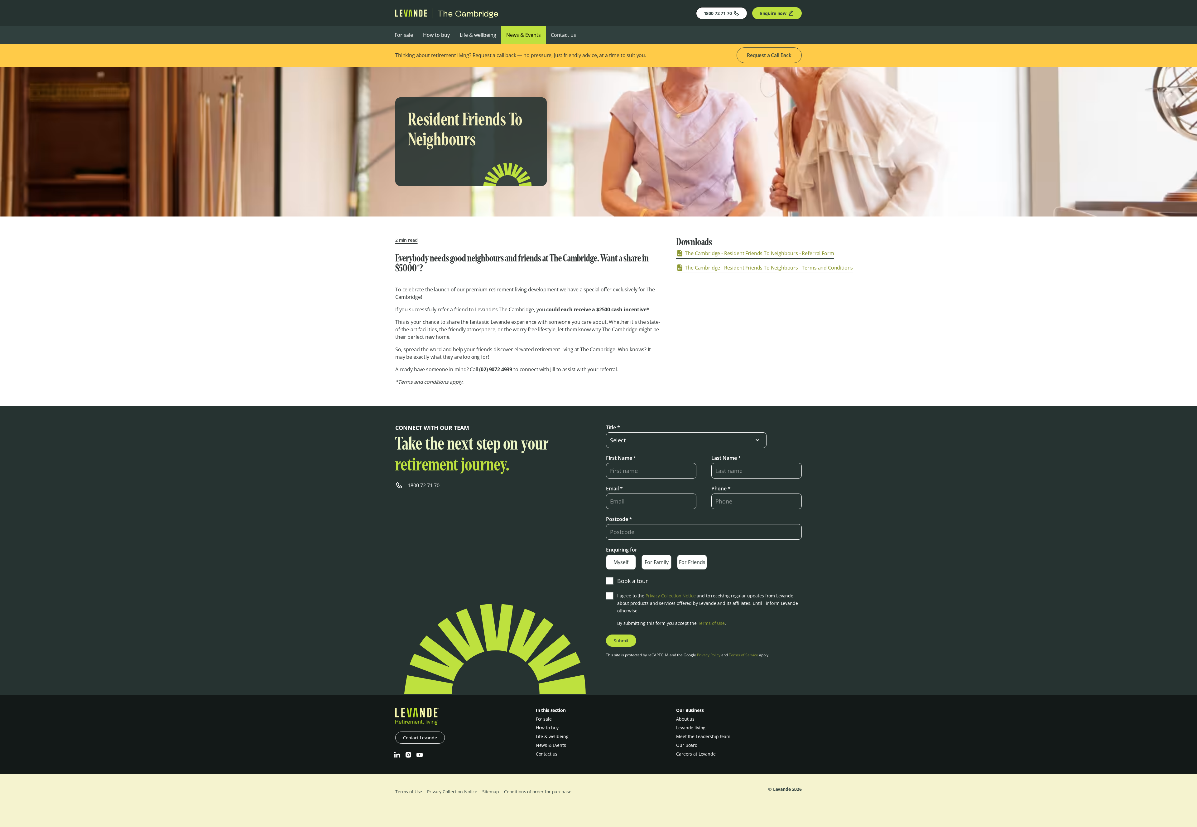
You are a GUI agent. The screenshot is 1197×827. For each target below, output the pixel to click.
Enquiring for (621, 549)
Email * (614, 488)
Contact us (563, 35)
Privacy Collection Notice (671, 596)
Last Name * (726, 457)
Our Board (687, 745)
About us (685, 719)
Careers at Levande (695, 754)
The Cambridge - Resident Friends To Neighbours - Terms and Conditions (769, 267)
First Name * (621, 457)
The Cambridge (467, 13)
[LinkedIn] (397, 755)
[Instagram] (408, 755)
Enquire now (773, 13)
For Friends (692, 562)
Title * (613, 427)
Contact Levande (420, 738)
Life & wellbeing (478, 35)
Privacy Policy (708, 655)
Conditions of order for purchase (537, 792)
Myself (620, 562)
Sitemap (490, 792)
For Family (657, 562)
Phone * (721, 488)
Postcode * (619, 519)
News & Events (523, 35)
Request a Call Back (769, 55)
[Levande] (411, 15)
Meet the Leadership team (703, 736)
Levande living (690, 728)
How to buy (436, 35)
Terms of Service (743, 655)
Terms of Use (711, 623)
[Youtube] (419, 755)
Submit (621, 641)
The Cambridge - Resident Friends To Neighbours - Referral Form (759, 253)
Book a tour (632, 581)
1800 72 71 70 (718, 13)
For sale (404, 35)
